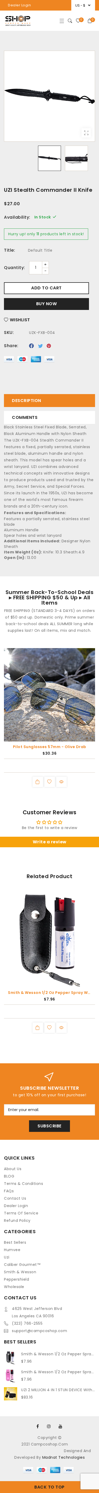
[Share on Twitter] (40, 345)
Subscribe (49, 1126)
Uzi (7, 1257)
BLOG (9, 1176)
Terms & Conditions (23, 1183)
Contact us (15, 1198)
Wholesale (14, 1286)
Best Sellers (15, 1242)
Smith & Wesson (20, 1272)
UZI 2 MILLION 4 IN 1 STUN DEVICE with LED (58, 1389)
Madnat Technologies (63, 1457)
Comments (24, 417)
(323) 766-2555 (27, 1323)
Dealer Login (19, 5)
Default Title (40, 250)
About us (12, 1168)
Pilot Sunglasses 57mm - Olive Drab (49, 746)
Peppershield (16, 1279)
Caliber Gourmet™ (22, 1264)
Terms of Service (21, 1213)
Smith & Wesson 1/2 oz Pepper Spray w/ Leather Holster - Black (49, 992)
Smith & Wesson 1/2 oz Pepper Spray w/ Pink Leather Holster (58, 1372)
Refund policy (17, 1220)
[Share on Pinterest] (49, 345)
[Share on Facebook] (31, 345)
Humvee (12, 1249)
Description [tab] (26, 401)
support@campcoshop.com (39, 1330)
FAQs (9, 1191)
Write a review (50, 842)
